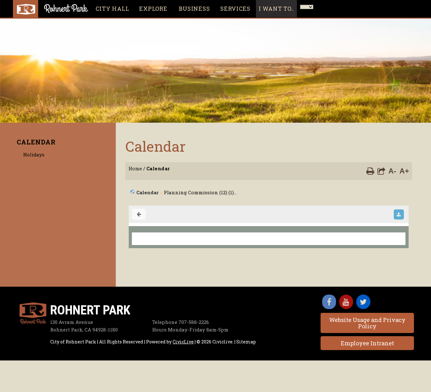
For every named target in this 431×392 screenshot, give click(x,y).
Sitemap (246, 342)
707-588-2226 (180, 322)
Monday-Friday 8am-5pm (190, 329)
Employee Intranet (367, 343)
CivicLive (183, 342)
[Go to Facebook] (329, 302)
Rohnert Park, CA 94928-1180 (84, 329)
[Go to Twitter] (363, 302)
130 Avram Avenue (71, 322)
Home (135, 168)
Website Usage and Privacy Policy (367, 323)
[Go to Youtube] (346, 302)
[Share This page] (381, 170)
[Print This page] (370, 170)
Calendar (36, 142)
